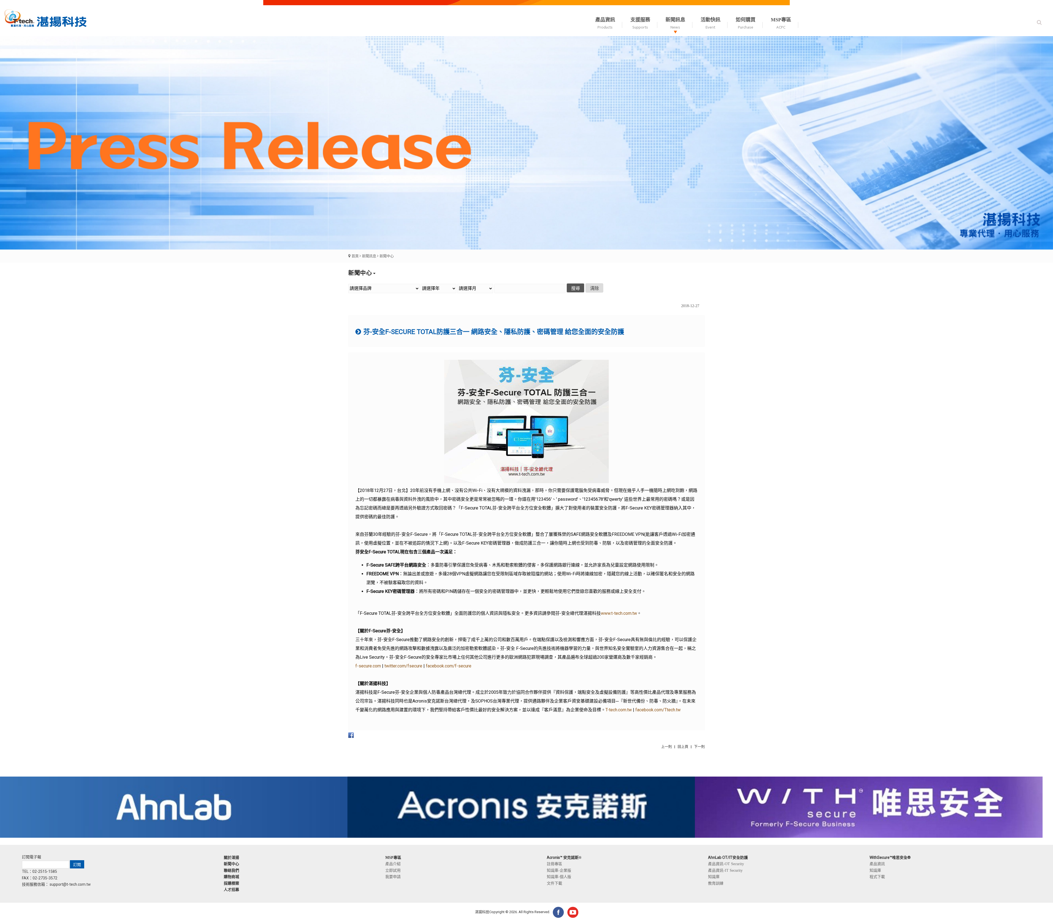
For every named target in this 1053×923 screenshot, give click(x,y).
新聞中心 (387, 256)
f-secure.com (368, 666)
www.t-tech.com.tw (619, 613)
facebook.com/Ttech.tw (658, 709)
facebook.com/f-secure (448, 666)
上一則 (666, 746)
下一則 (699, 746)
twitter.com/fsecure (403, 666)
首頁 (355, 256)
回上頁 (683, 746)
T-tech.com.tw (618, 709)
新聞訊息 (369, 256)
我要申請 (393, 876)
